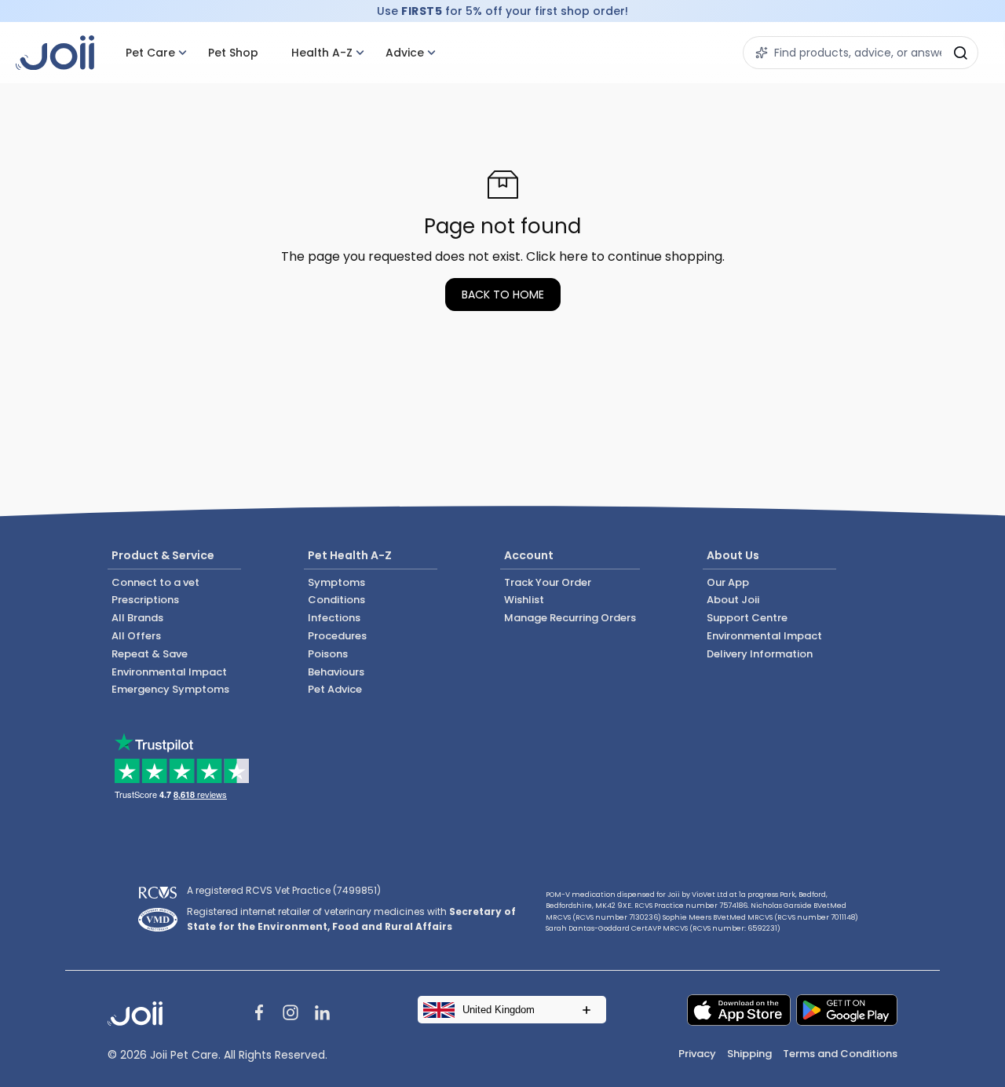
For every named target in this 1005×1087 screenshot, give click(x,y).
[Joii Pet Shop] (55, 53)
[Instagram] (290, 1015)
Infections (334, 617)
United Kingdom (498, 1010)
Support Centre (747, 617)
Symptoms (336, 582)
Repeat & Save (149, 653)
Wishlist (524, 599)
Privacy (697, 1053)
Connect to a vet (155, 582)
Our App (728, 582)
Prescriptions (145, 599)
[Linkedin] (322, 1015)
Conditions (336, 599)
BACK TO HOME (503, 294)
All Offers (136, 635)
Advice (405, 52)
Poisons (328, 653)
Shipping (749, 1053)
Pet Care (150, 52)
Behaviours (336, 671)
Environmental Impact (169, 671)
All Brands (137, 617)
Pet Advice (335, 689)
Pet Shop (233, 52)
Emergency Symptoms (170, 689)
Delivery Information (760, 653)
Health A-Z (322, 52)
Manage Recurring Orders (570, 617)
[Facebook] (259, 1015)
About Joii (733, 599)
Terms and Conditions (840, 1053)
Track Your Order (547, 582)
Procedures (337, 635)
